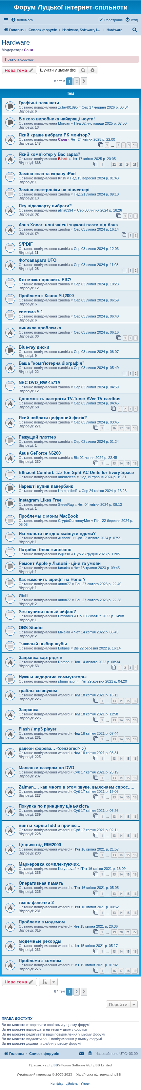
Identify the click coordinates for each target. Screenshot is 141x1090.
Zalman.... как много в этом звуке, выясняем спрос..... (76, 787)
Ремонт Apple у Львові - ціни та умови (60, 563)
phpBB (53, 1065)
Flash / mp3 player (37, 729)
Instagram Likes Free (40, 500)
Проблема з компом (40, 960)
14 (121, 463)
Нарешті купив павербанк (46, 486)
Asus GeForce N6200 (40, 453)
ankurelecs (67, 477)
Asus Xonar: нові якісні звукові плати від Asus (68, 224)
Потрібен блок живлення (45, 549)
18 (128, 428)
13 (114, 463)
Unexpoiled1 (68, 491)
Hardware (16, 42)
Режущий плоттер (37, 437)
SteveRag (66, 504)
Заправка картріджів (40, 657)
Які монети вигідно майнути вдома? (57, 533)
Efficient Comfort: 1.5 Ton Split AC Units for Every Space (76, 472)
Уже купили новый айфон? (47, 611)
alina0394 (65, 210)
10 (134, 145)
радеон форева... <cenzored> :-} (52, 748)
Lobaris (64, 648)
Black (63, 159)
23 (121, 164)
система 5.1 (31, 311)
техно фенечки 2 (36, 902)
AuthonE (64, 538)
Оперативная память (41, 883)
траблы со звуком (38, 690)
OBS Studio (31, 627)
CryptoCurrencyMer (74, 521)
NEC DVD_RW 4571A (39, 382)
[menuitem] (22, 20)
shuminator (67, 681)
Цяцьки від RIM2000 (40, 844)
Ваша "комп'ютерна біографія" (51, 363)
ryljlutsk (64, 554)
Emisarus (65, 616)
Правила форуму (19, 59)
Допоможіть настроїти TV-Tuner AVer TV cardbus (69, 398)
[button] (84, 81)
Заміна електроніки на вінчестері (54, 189)
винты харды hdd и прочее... (49, 825)
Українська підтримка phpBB (98, 1074)
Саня (28, 50)
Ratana (64, 662)
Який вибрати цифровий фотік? (53, 417)
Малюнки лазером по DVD (46, 767)
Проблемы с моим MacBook (48, 516)
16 (114, 428)
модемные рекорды (40, 941)
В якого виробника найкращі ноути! (57, 118)
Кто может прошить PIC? (45, 279)
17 (121, 428)
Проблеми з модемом (42, 921)
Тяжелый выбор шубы (43, 643)
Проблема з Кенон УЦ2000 (46, 295)
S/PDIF (26, 244)
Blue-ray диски (34, 347)
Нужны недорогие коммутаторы (53, 676)
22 (114, 164)
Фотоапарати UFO (37, 260)
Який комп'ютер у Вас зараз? (49, 154)
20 (121, 932)
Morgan (64, 123)
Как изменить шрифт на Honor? (52, 579)
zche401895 (68, 107)
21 (128, 932)
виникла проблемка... (42, 327)
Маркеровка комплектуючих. (49, 864)
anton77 (64, 584)
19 (134, 428)
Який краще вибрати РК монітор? (54, 135)
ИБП (23, 595)
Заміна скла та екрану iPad (47, 173)
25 (134, 164)
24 (128, 164)
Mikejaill (64, 632)
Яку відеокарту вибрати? (45, 205)
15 (128, 463)
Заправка (28, 709)
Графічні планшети (39, 102)
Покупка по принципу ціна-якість (54, 806)
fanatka (64, 568)
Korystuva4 (67, 869)
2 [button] (76, 81)
